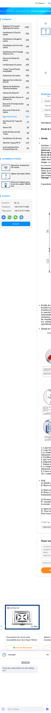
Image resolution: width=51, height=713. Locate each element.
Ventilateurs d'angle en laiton (16, 40)
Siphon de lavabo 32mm (20, 174)
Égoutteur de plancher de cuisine (20, 166)
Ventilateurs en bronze (16, 138)
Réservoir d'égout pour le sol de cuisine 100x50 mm (20, 184)
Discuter (16, 224)
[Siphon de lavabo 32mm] (6, 176)
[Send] (48, 709)
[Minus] (47, 654)
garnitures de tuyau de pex (16, 122)
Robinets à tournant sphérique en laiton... (16, 27)
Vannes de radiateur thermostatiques (16, 87)
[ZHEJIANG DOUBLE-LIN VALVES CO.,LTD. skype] (21, 217)
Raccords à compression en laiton (16, 105)
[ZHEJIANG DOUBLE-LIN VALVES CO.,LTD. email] (4, 217)
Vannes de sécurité (16, 93)
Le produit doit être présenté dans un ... (16, 148)
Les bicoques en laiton (16, 65)
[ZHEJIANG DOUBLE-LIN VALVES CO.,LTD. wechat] (15, 217)
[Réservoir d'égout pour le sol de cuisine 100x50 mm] (6, 184)
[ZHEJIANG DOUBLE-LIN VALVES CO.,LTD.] (11, 4)
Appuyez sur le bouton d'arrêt (16, 81)
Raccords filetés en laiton (16, 59)
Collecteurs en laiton (16, 76)
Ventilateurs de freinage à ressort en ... (16, 53)
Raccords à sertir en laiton (16, 111)
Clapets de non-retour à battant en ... (16, 98)
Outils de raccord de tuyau (16, 133)
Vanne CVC (16, 127)
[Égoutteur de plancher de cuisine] (6, 167)
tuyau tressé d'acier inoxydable (16, 70)
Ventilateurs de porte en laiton (16, 46)
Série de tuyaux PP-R (16, 143)
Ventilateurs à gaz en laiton (16, 34)
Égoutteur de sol (16, 117)
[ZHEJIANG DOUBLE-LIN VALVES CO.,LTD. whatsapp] (10, 217)
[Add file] (3, 709)
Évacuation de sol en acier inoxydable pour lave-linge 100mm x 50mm (18, 640)
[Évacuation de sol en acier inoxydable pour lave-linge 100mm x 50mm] (19, 617)
